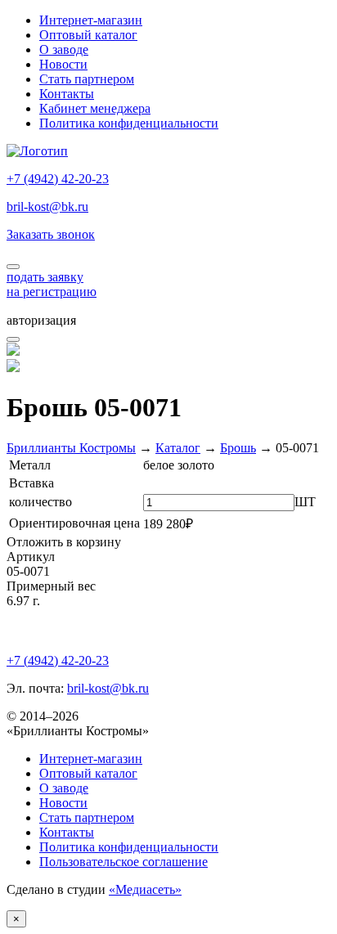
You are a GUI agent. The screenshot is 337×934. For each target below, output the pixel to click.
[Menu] (13, 339)
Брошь (238, 448)
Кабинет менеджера (95, 108)
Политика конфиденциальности (128, 123)
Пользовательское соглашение (123, 862)
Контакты (66, 94)
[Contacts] (13, 266)
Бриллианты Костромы (71, 448)
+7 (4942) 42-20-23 (58, 179)
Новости (63, 64)
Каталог (177, 448)
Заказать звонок (51, 234)
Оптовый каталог (88, 35)
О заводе (63, 49)
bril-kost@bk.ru (47, 206)
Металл (30, 465)
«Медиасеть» (145, 889)
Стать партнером (86, 79)
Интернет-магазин (90, 20)
